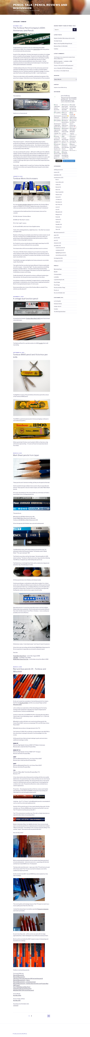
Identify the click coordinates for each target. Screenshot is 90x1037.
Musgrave (58, 214)
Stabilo (57, 222)
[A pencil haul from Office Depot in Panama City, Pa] (73, 123)
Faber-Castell (59, 192)
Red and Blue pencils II (19, 976)
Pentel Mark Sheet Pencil (19, 656)
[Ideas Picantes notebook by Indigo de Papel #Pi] (73, 115)
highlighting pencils (60, 252)
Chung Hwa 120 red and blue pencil (22, 988)
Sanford (57, 219)
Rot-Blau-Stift (16, 1000)
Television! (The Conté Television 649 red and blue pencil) (28, 978)
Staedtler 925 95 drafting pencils (65, 68)
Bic (56, 179)
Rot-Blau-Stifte (17, 995)
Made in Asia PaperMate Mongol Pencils (63, 43)
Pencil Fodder (57, 282)
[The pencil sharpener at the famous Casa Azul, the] (73, 139)
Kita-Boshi (58, 202)
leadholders (56, 175)
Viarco (57, 229)
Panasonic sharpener (42, 909)
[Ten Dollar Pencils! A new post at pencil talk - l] (73, 107)
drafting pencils (57, 169)
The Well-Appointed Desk (59, 311)
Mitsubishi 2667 (17, 704)
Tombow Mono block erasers (25, 178)
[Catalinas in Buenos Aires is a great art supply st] (65, 123)
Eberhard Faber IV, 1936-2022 (60, 46)
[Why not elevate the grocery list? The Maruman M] (65, 115)
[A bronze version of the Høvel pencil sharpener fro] (57, 139)
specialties (56, 245)
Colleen (57, 184)
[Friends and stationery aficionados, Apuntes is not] (57, 147)
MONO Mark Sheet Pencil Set (20, 659)
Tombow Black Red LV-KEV (33, 318)
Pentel (57, 217)
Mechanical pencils (58, 232)
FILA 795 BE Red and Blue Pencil (21, 987)
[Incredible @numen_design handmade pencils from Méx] (57, 155)
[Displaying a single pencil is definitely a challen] (57, 131)
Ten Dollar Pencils (58, 41)
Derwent (57, 187)
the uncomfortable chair (59, 292)
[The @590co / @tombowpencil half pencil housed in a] (57, 115)
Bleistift (55, 271)
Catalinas (56, 48)
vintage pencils (57, 260)
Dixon (57, 189)
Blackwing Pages (58, 269)
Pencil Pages (57, 284)
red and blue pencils (60, 255)
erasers (55, 172)
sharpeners (56, 243)
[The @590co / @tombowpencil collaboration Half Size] (57, 123)
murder (41, 343)
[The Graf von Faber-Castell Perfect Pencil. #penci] (65, 107)
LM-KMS (15, 657)
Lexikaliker (56, 277)
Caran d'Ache (59, 182)
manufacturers (57, 177)
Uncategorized (57, 258)
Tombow (58, 227)
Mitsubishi (58, 212)
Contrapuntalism (57, 274)
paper (55, 235)
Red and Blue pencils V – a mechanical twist (24, 982)
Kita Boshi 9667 (24, 703)
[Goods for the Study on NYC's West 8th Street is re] (65, 147)
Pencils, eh (56, 290)
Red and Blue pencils (18, 975)
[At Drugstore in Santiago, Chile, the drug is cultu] (65, 131)
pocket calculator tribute (24, 204)
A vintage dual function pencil (25, 299)
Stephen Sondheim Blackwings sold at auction (64, 38)
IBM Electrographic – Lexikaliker (61, 61)
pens (55, 240)
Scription (56, 309)
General (57, 197)
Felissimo (58, 194)
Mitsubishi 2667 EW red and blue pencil (23, 990)
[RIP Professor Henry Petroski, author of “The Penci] (65, 139)
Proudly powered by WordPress (20, 1033)
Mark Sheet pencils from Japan (26, 455)
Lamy (57, 207)
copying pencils (59, 250)
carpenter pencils (59, 247)
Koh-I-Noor (58, 204)
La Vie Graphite (57, 301)
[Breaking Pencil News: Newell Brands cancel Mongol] (65, 155)
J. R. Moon (58, 199)
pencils (55, 237)
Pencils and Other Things (59, 287)
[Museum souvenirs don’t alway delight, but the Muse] (73, 147)
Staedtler (58, 224)
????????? (15, 1005)
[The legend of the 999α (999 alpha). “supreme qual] (73, 131)
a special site (36, 49)
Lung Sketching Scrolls (59, 279)
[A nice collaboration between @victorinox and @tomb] (57, 107)
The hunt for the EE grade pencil (66, 65)
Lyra (57, 209)
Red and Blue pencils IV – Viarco (21, 980)
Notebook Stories (58, 303)
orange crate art (57, 306)
